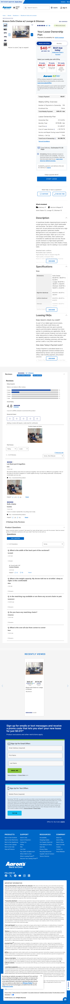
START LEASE (51, 179)
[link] (43, 25)
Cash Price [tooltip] (42, 126)
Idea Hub (42, 847)
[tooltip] (47, 138)
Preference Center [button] (7, 986)
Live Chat (22, 849)
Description (42, 217)
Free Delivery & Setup (46, 845)
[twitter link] (10, 876)
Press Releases (60, 852)
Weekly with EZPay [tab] (44, 43)
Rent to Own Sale (9, 847)
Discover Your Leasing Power (29, 859)
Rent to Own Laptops (11, 845)
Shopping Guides (44, 840)
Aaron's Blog (59, 840)
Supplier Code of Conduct (47, 854)
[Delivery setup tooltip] (45, 207)
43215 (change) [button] (59, 37)
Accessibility (43, 838)
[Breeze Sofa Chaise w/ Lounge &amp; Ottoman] (5, 25)
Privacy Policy (21, 775)
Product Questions (13, 527)
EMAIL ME (14, 771)
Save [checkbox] (63, 20)
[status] (35, 730)
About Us (58, 838)
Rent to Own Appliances (11, 842)
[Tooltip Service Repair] (62, 207)
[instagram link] (24, 876)
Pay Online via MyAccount (27, 852)
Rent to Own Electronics (11, 840)
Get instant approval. (11, 2)
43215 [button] (49, 167)
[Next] (67, 686)
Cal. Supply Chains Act (46, 842)
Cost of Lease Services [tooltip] (46, 129)
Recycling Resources (45, 852)
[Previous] (2, 686)
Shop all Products (10, 849)
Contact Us (23, 842)
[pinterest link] (15, 876)
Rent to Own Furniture (11, 838)
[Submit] (25, 7)
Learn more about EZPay (44, 83)
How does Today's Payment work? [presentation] (49, 345)
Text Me (14, 813)
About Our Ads (60, 845)
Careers (63, 2)
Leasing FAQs (43, 315)
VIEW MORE (51, 261)
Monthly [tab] (59, 43)
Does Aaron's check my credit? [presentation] (48, 320)
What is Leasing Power (27, 856)
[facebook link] (6, 876)
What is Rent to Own (26, 854)
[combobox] (37, 8)
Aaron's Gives (60, 842)
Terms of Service (12, 775)
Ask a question (37, 375)
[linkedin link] (29, 876)
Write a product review (24, 375)
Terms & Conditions (44, 141)
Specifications (44, 266)
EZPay (22, 845)
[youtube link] (20, 876)
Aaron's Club (23, 838)
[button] (9, 34)
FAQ (21, 847)
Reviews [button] (23, 374)
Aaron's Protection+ (25, 840)
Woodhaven (8, 18)
